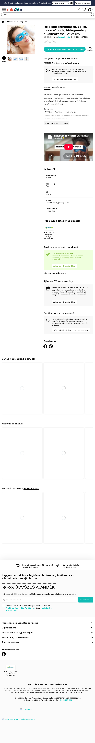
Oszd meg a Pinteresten (51, 346)
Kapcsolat (71, 3)
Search (91, 14)
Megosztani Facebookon (45, 346)
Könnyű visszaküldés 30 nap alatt (37, 565)
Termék (47, 87)
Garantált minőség (70, 565)
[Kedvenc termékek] (84, 9)
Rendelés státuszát (60, 3)
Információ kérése (62, 330)
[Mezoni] (3, 21)
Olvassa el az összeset (56, 123)
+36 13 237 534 (84, 3)
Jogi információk (10, 642)
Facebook (4, 654)
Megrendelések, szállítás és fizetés (20, 623)
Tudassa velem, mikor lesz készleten (65, 49)
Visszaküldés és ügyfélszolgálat (18, 632)
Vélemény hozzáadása (64, 266)
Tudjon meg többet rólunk (15, 637)
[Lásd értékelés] (68, 41)
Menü (4, 9)
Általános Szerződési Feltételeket (20, 608)
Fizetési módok (59, 87)
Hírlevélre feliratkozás (65, 79)
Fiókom (78, 9)
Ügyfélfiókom (9, 628)
